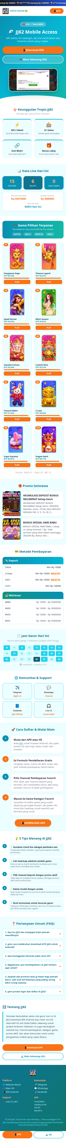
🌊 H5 (49, 1134)
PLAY (17, 282)
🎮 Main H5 (8, 1088)
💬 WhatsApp (41, 1088)
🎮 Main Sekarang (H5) (33, 59)
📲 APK (56, 10)
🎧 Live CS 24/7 (10, 1101)
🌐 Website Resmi (11, 1084)
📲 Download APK (33, 50)
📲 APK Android (10, 1091)
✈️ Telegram (40, 1084)
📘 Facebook (40, 1091)
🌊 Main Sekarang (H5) (33, 1056)
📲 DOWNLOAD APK (33, 823)
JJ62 (21, 743)
